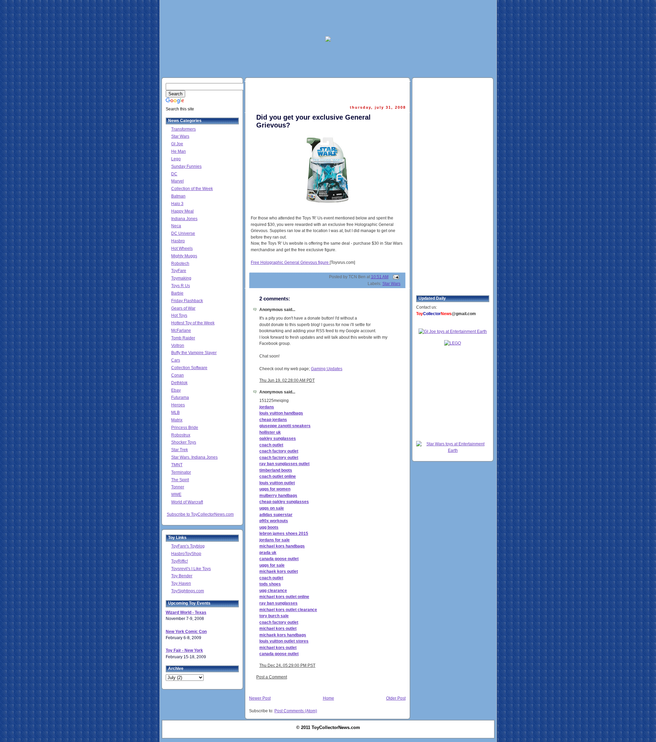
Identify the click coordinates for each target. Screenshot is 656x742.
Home (328, 698)
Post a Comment (271, 677)
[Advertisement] (328, 17)
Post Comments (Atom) (295, 711)
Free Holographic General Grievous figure (290, 262)
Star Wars (391, 283)
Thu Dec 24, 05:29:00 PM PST (287, 665)
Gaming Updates (326, 368)
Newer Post (260, 698)
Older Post (396, 698)
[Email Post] (395, 276)
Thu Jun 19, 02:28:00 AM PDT (287, 380)
